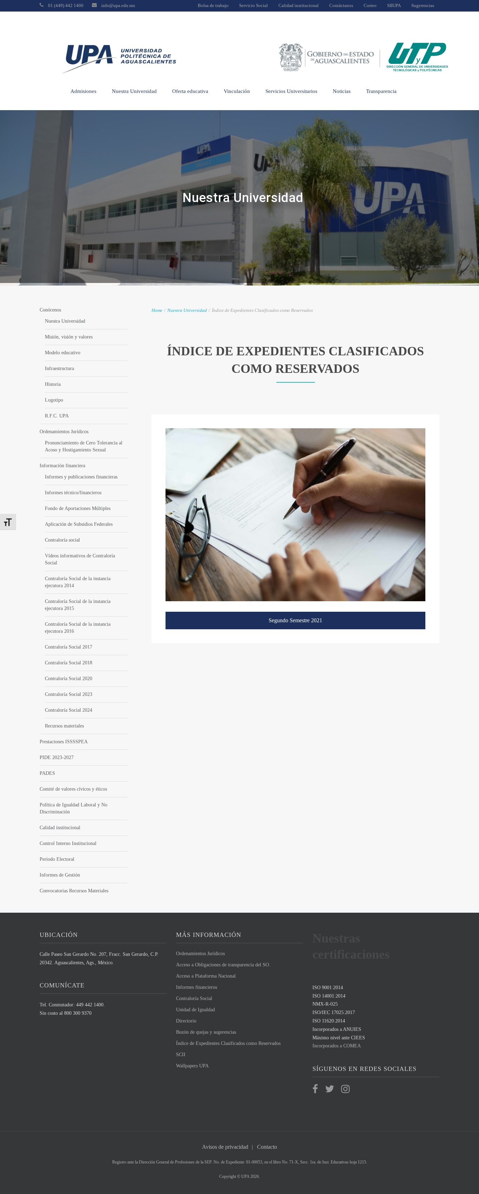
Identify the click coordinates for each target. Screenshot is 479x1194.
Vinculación (237, 91)
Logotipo (54, 400)
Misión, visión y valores (69, 337)
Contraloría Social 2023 (68, 694)
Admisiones (83, 91)
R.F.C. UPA (57, 415)
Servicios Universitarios (291, 91)
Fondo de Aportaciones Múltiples (77, 508)
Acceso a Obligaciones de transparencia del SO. (223, 964)
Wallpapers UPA (192, 1065)
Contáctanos (341, 5)
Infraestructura (59, 368)
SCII (180, 1054)
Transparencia (381, 91)
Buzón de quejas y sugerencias (206, 1032)
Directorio (186, 1021)
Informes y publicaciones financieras (81, 476)
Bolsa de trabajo (213, 5)
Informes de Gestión (60, 875)
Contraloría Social (194, 998)
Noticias (342, 91)
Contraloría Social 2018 (68, 662)
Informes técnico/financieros (73, 492)
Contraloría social (62, 540)
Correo (370, 5)
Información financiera (62, 465)
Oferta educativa (190, 91)
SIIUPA (394, 5)
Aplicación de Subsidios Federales (79, 524)
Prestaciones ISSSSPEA (64, 741)
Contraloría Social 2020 (68, 678)
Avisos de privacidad (225, 1147)
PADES (47, 773)
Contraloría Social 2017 (68, 647)
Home (156, 310)
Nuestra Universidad (134, 91)
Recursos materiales (64, 726)
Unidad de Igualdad (195, 1009)
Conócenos (50, 310)
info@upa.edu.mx (118, 5)
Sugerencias (422, 5)
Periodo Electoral (57, 859)
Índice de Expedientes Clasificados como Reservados (228, 1043)
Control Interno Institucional (68, 843)
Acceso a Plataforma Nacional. (206, 976)
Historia (53, 384)
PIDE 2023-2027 (57, 757)
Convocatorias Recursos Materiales (74, 890)
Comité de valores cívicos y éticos (73, 789)
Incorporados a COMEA (336, 1045)
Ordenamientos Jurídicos (64, 431)
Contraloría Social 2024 (68, 710)
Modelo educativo (62, 352)
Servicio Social (253, 5)
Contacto (267, 1147)
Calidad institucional (298, 5)
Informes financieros (196, 987)
